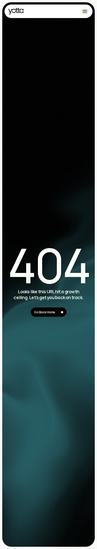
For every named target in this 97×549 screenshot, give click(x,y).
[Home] (15, 11)
